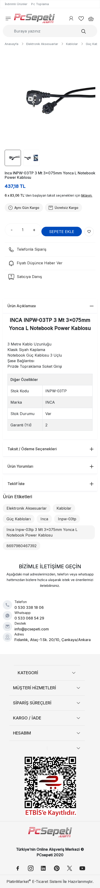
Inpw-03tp (67, 519)
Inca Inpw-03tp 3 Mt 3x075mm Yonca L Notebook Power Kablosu (42, 532)
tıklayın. (86, 195)
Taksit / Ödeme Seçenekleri (32, 449)
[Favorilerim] (81, 18)
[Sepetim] (89, 18)
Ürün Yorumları (20, 466)
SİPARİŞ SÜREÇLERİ (32, 702)
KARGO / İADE (27, 718)
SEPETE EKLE (61, 231)
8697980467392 (22, 545)
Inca (44, 519)
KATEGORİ (28, 672)
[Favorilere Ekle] (89, 231)
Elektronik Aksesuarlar (27, 508)
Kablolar (64, 508)
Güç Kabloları (19, 519)
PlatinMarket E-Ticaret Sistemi (34, 881)
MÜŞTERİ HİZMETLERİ (34, 687)
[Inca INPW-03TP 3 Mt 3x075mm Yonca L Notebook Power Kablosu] (50, 99)
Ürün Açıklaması (21, 305)
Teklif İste (16, 483)
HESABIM (22, 733)
